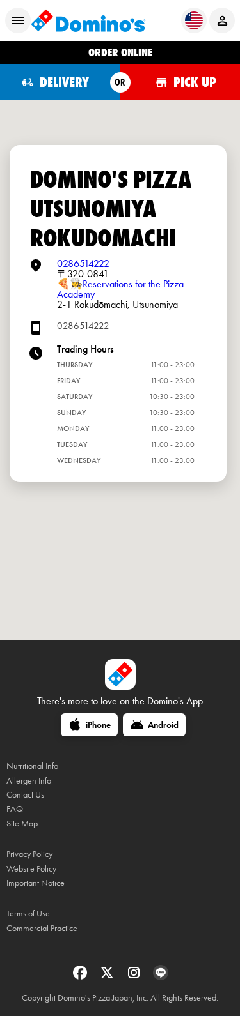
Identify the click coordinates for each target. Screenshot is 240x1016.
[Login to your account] (222, 20)
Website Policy (31, 868)
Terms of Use (28, 913)
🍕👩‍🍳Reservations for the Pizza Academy (120, 289)
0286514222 (83, 263)
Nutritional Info (32, 766)
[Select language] (194, 20)
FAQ (14, 808)
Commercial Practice (41, 928)
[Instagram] (135, 977)
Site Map (22, 823)
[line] (160, 977)
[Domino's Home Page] (88, 20)
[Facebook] (81, 977)
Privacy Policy (29, 854)
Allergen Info (28, 780)
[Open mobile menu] (18, 20)
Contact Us (25, 794)
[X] (108, 977)
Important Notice (35, 882)
